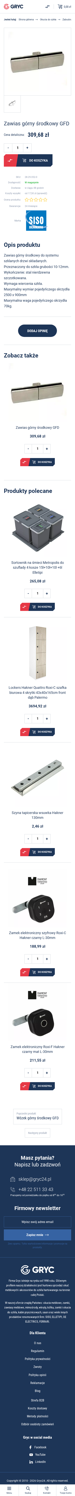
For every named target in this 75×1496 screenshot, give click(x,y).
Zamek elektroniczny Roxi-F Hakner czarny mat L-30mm (38, 1049)
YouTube (40, 1454)
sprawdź (42, 193)
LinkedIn (40, 1462)
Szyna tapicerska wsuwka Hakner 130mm (37, 815)
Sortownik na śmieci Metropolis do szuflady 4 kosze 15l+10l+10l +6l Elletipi (37, 567)
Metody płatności (37, 1416)
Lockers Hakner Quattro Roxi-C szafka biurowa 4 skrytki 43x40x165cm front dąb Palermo (38, 692)
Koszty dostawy (37, 1408)
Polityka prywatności (37, 1359)
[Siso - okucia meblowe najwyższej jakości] (36, 220)
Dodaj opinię (37, 331)
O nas (37, 1343)
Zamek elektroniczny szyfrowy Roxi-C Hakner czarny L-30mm (37, 935)
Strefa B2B (37, 1400)
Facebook (40, 1447)
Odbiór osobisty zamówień (37, 1424)
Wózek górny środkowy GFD (38, 1118)
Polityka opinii (37, 1375)
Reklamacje (37, 1383)
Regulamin (37, 1351)
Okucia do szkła (48, 19)
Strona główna (26, 19)
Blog (37, 1391)
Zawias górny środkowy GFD (37, 427)
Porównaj (10, 160)
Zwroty (37, 1367)
